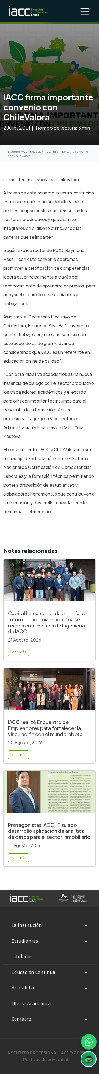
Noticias (35, 151)
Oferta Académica (31, 1003)
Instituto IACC (18, 151)
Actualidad (24, 987)
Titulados (22, 956)
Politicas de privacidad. (46, 1059)
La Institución (27, 925)
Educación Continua (34, 972)
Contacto (21, 1019)
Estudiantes (25, 941)
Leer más (18, 651)
